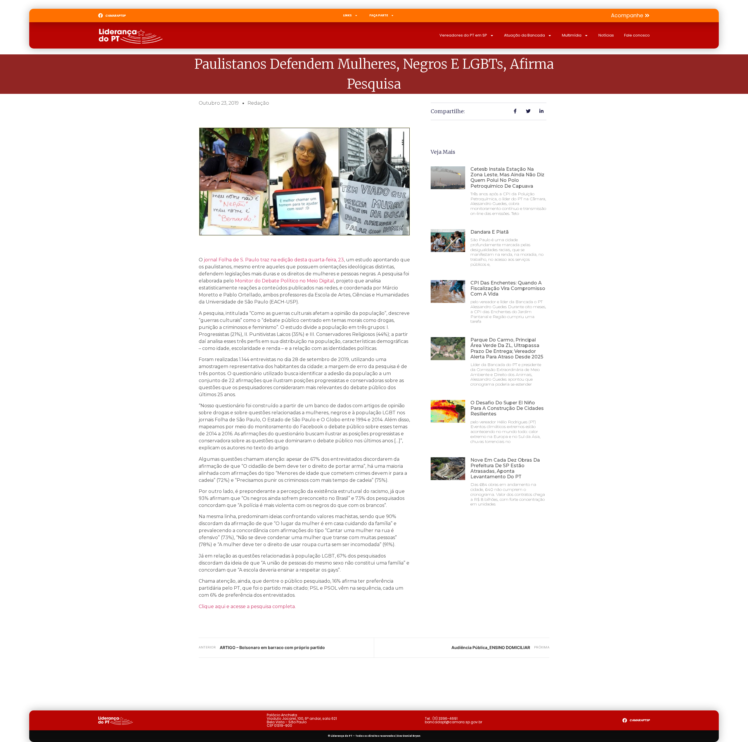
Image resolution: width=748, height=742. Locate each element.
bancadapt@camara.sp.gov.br (453, 721)
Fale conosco (637, 35)
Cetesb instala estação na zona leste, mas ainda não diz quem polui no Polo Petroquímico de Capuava (507, 177)
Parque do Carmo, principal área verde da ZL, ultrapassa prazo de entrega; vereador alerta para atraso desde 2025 (506, 348)
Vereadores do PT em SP (463, 35)
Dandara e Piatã (489, 232)
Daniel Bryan (411, 736)
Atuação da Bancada (524, 35)
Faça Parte (378, 15)
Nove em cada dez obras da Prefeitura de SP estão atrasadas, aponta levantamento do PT (505, 468)
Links (347, 15)
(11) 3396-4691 (445, 718)
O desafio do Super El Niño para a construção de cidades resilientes (507, 408)
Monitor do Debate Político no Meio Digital (284, 281)
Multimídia (571, 35)
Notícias (606, 35)
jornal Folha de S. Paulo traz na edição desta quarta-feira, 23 (274, 260)
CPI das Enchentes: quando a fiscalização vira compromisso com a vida (507, 288)
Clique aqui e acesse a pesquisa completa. (247, 606)
